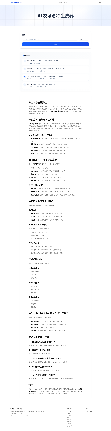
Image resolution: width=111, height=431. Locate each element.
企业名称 (69, 415)
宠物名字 (69, 413)
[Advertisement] (9, 54)
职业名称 (69, 419)
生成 (55, 44)
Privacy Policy (88, 411)
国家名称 (69, 421)
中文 (81, 39)
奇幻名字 (69, 417)
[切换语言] (100, 2)
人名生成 (69, 411)
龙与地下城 (69, 426)
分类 (65, 2)
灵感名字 (69, 423)
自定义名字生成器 (57, 2)
